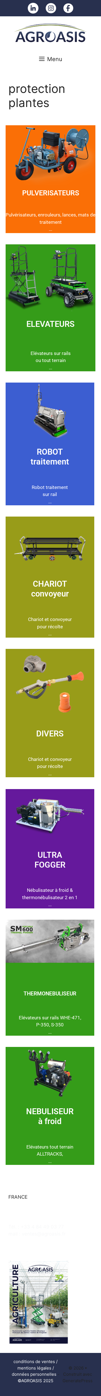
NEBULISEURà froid (50, 1116)
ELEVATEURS (50, 324)
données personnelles (34, 1374)
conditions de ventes (34, 1361)
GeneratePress (78, 1380)
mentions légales (34, 1368)
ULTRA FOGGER (50, 860)
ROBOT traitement (50, 456)
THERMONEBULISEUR (50, 993)
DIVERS (50, 733)
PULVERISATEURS (50, 193)
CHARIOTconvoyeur (50, 588)
